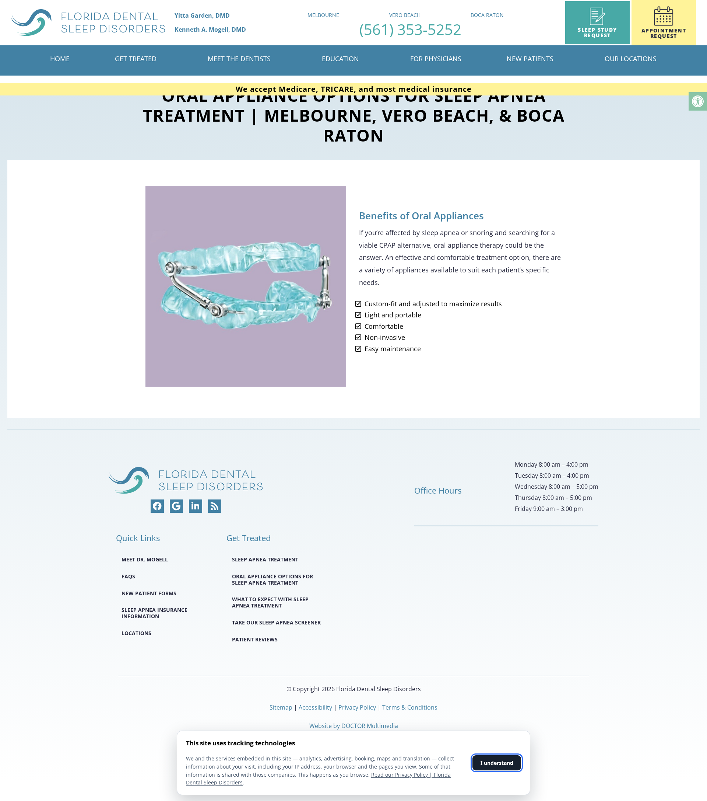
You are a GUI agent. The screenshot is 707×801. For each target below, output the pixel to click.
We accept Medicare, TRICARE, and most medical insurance (354, 89)
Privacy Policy (357, 707)
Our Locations (631, 58)
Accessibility (315, 707)
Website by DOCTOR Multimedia (353, 726)
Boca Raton (487, 14)
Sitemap (281, 707)
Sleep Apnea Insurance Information (154, 613)
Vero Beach (405, 14)
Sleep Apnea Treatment (265, 559)
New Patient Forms (149, 593)
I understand (497, 762)
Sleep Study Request (597, 32)
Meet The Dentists (239, 58)
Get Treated (135, 58)
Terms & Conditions (409, 707)
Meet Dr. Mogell (145, 559)
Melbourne (323, 14)
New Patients (530, 58)
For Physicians (435, 58)
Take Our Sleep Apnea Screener (276, 622)
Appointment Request (663, 33)
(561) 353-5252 (410, 29)
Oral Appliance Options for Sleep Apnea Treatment (272, 579)
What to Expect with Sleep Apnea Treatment (270, 602)
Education (340, 58)
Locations (136, 633)
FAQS (128, 576)
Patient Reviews (255, 639)
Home (60, 58)
